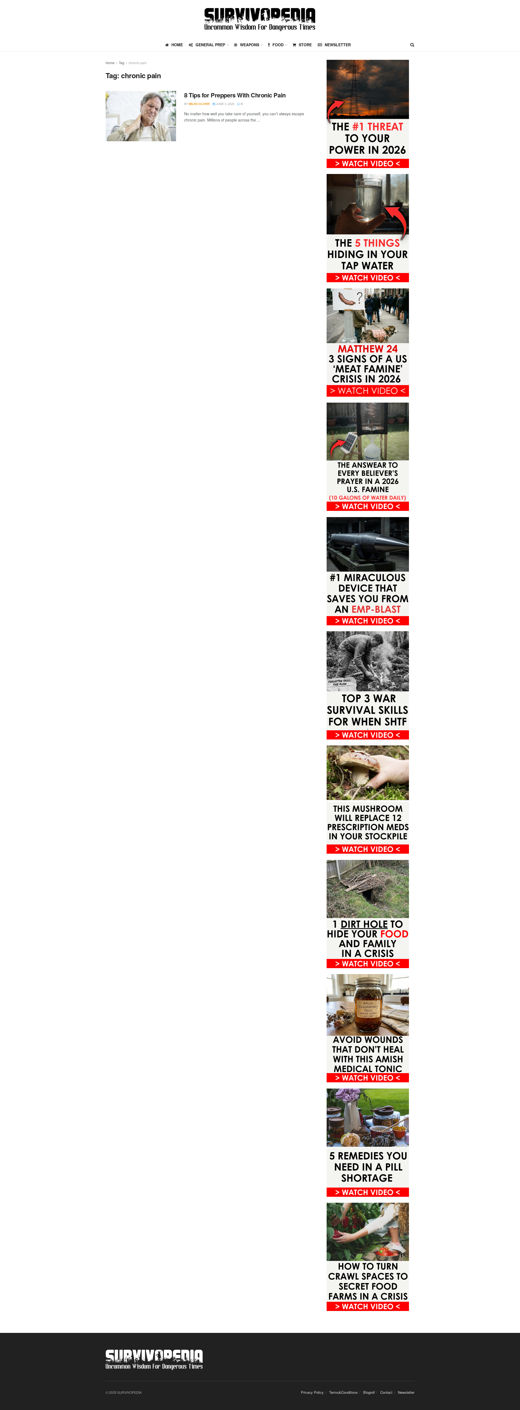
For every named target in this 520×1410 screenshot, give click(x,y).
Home (110, 62)
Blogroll (369, 1392)
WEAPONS (249, 44)
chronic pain (138, 62)
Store (305, 44)
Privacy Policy (312, 1392)
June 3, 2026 (224, 103)
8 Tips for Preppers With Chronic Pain (235, 95)
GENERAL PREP (210, 44)
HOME (177, 44)
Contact (386, 1392)
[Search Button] (412, 44)
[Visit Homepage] (260, 19)
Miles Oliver (199, 104)
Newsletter (338, 44)
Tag (121, 62)
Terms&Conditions (343, 1392)
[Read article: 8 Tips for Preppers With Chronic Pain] (141, 116)
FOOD (278, 44)
